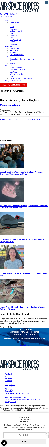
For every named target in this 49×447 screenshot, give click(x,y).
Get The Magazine (17, 55)
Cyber (12, 33)
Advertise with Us (16, 74)
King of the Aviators (10, 105)
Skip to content (5, 1)
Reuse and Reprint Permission (21, 78)
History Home (10, 57)
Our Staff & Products (17, 70)
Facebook (8, 374)
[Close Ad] (47, 434)
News (7, 20)
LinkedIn (8, 381)
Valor (12, 61)
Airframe (13, 42)
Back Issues (14, 50)
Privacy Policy (10, 402)
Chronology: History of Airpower (22, 59)
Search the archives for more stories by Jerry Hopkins (20, 119)
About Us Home (16, 68)
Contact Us (14, 76)
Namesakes (14, 63)
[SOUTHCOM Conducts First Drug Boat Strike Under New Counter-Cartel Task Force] (12, 201)
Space (12, 27)
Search (14, 14)
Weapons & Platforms (13, 80)
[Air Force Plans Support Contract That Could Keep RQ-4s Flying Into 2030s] (12, 235)
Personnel (13, 29)
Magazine (8, 46)
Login (9, 14)
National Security (16, 31)
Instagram (8, 378)
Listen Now (24, 345)
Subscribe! (13, 44)
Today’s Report (15, 40)
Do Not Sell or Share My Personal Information (22, 399)
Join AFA (3, 14)
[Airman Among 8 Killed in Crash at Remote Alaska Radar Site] (12, 268)
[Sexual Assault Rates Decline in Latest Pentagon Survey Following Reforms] (12, 302)
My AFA (3, 16)
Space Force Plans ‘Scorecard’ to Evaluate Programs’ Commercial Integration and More (21, 173)
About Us (8, 65)
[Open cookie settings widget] (4, 443)
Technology (14, 35)
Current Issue (15, 48)
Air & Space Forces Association (17, 393)
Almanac (13, 53)
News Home (14, 22)
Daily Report (10, 37)
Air (11, 25)
